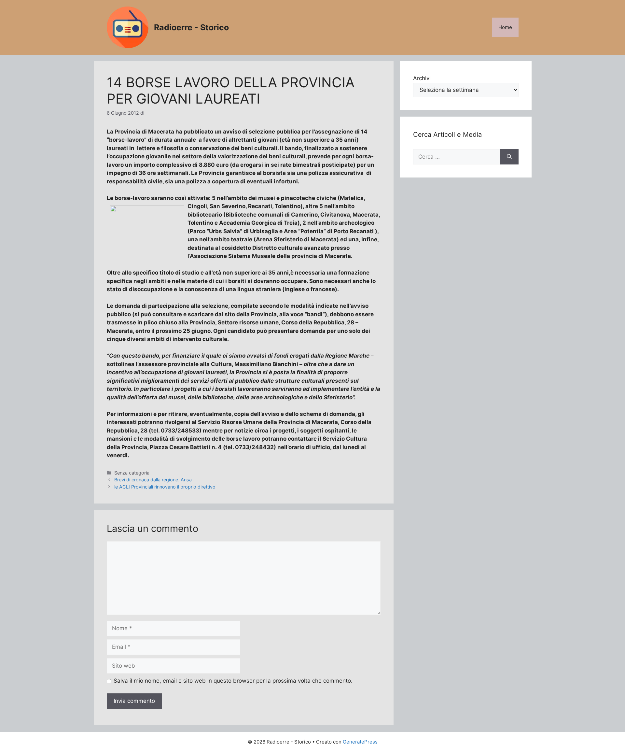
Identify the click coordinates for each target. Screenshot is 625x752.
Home (505, 27)
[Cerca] (509, 157)
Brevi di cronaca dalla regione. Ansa (153, 479)
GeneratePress (360, 742)
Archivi (422, 78)
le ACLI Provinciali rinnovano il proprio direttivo (164, 487)
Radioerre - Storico (191, 27)
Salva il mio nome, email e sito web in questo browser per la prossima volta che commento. (233, 680)
